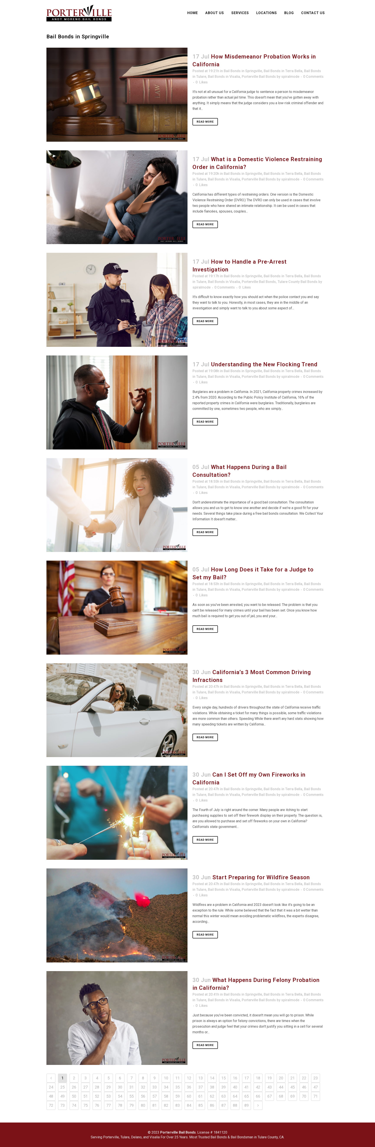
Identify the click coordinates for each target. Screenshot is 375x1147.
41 (246, 1087)
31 (131, 1087)
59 (177, 1096)
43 (269, 1087)
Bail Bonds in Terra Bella (283, 71)
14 (212, 1078)
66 (258, 1096)
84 (189, 1105)
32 (143, 1087)
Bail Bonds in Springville (243, 71)
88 (235, 1105)
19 (269, 1078)
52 (97, 1096)
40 (235, 1087)
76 (97, 1105)
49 (62, 1096)
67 (269, 1096)
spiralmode (290, 77)
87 (223, 1105)
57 (154, 1096)
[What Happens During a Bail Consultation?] (117, 505)
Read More (205, 121)
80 (143, 1105)
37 (200, 1087)
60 (189, 1096)
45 (292, 1087)
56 (143, 1096)
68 (281, 1096)
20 (281, 1078)
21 (292, 1078)
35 (177, 1087)
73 (62, 1105)
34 (166, 1087)
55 (131, 1096)
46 (304, 1087)
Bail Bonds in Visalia (224, 77)
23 (315, 1078)
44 (281, 1087)
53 (108, 1096)
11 (177, 1078)
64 (235, 1096)
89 (246, 1105)
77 (108, 1105)
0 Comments (313, 77)
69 (292, 1096)
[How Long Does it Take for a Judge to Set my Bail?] (117, 608)
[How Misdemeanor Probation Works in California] (117, 95)
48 (51, 1096)
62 (212, 1096)
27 (85, 1087)
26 (74, 1087)
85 (200, 1105)
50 (74, 1096)
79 (131, 1105)
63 (223, 1096)
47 (315, 1087)
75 (85, 1105)
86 (212, 1105)
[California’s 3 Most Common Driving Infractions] (117, 710)
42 (258, 1087)
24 (51, 1087)
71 (315, 1096)
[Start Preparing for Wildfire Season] (117, 915)
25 (62, 1087)
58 (166, 1096)
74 (74, 1105)
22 (304, 1078)
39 (223, 1087)
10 (166, 1078)
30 (120, 1087)
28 (97, 1087)
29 (108, 1087)
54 (120, 1096)
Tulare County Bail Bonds (297, 282)
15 (223, 1078)
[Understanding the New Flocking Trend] (117, 402)
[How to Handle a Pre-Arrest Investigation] (117, 300)
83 (177, 1105)
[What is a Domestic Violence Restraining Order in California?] (117, 197)
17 (246, 1078)
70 (304, 1096)
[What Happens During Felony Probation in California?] (117, 1018)
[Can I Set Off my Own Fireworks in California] (117, 813)
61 (200, 1096)
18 (258, 1078)
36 (189, 1087)
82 (166, 1105)
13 (200, 1078)
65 (246, 1096)
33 (154, 1087)
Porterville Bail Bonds (259, 77)
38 (212, 1087)
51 (85, 1096)
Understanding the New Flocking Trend (264, 364)
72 (51, 1105)
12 (189, 1078)
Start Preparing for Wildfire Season (261, 877)
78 (120, 1105)
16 (235, 1078)
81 (154, 1105)
